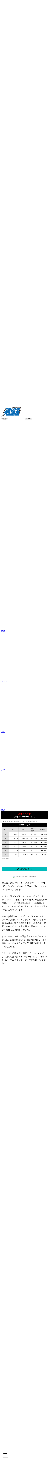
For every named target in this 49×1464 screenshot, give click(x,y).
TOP (6, 821)
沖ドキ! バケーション (17, 821)
